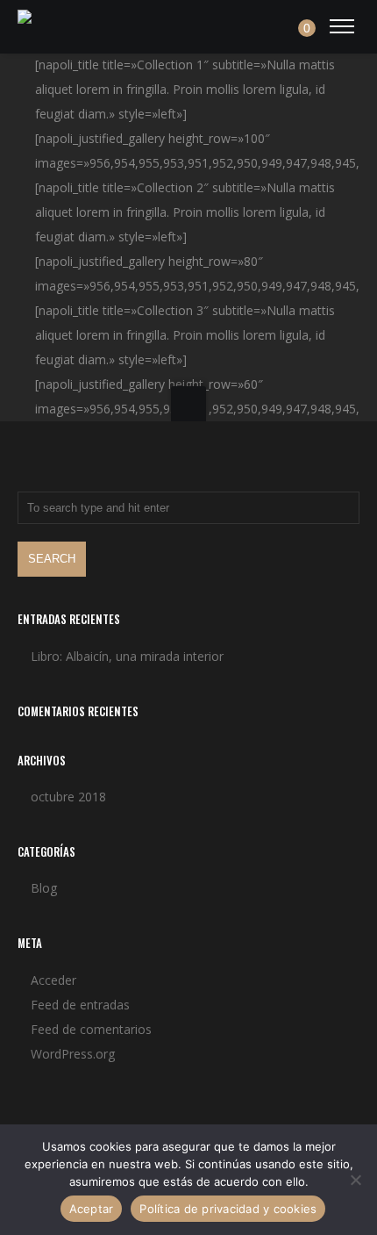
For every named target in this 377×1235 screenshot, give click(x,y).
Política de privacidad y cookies (228, 1209)
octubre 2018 (68, 796)
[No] (355, 1179)
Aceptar (91, 1209)
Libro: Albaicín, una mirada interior (127, 656)
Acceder (53, 980)
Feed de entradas (80, 1004)
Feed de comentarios (91, 1029)
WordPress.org (73, 1053)
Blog (44, 888)
